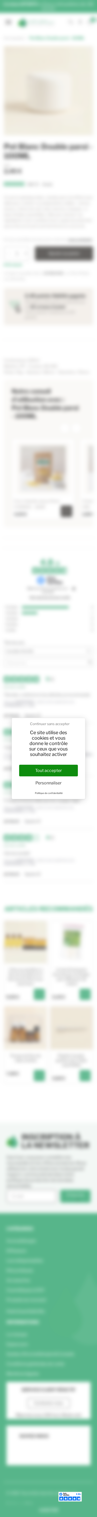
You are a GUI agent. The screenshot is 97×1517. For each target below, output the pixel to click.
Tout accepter (48, 770)
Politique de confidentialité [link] (49, 793)
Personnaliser (48, 783)
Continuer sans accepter (50, 724)
